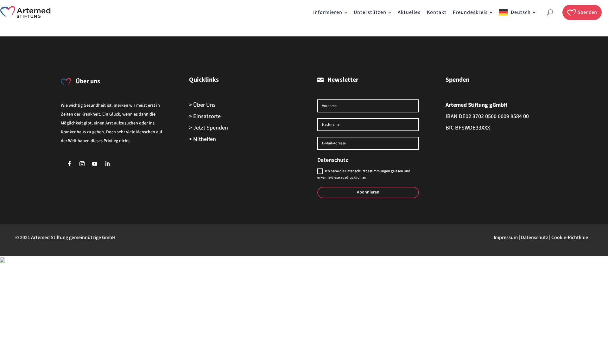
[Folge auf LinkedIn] (107, 164)
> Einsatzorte (205, 116)
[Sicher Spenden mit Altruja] (2, 261)
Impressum (506, 237)
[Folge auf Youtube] (95, 164)
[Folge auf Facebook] (69, 164)
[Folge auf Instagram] (82, 164)
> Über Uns (202, 105)
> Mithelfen (202, 139)
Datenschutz (534, 237)
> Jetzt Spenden (208, 128)
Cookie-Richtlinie (569, 237)
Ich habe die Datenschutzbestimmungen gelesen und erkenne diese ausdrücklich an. (363, 174)
